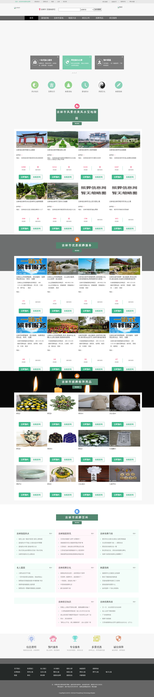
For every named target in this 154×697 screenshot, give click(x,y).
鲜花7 (20, 410)
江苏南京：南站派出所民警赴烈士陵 (72, 546)
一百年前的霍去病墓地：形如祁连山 (30, 577)
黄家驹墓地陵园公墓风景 (27, 584)
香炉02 (20, 481)
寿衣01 (51, 445)
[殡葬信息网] (17, 8)
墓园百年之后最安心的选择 (111, 573)
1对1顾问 (56, 668)
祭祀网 (42, 675)
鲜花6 (20, 445)
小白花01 (82, 481)
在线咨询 (37, 177)
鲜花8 (51, 410)
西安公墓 (82, 672)
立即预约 (24, 177)
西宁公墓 (96, 672)
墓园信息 (69, 675)
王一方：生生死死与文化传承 (111, 607)
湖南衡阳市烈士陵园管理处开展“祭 (71, 543)
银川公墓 (109, 672)
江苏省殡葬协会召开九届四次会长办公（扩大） (117, 622)
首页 (31, 18)
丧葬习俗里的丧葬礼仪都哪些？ (112, 554)
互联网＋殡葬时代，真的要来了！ (71, 577)
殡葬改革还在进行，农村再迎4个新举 (72, 573)
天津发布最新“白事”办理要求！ (70, 539)
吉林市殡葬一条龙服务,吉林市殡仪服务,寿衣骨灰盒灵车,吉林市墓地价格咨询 (92, 337)
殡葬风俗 (96, 668)
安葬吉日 (45, 1)
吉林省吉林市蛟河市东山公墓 (119, 198)
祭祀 (28, 675)
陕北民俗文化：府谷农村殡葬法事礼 (114, 550)
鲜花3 (82, 445)
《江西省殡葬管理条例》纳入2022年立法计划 (75, 611)
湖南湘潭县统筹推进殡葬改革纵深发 (72, 554)
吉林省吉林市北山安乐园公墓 (88, 198)
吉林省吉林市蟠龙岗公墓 (56, 146)
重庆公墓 (56, 672)
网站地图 (132, 1)
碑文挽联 (105, 1)
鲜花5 (51, 481)
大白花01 (113, 410)
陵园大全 (72, 18)
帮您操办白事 (76, 60)
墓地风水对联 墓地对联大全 (28, 546)
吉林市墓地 (58, 18)
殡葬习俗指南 (106, 618)
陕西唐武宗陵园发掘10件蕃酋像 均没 (31, 580)
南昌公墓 (69, 672)
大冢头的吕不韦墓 (24, 573)
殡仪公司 (86, 18)
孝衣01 (82, 410)
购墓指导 (82, 668)
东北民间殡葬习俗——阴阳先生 (112, 543)
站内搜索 (98, 9)
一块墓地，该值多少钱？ (68, 580)
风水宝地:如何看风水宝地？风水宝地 (31, 550)
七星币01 (113, 481)
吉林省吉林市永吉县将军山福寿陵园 (28, 198)
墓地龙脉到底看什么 (108, 584)
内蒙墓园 (82, 675)
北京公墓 (43, 672)
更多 (29, 288)
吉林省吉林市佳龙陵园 (117, 146)
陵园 (52, 1)
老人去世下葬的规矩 (108, 611)
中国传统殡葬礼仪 (66, 584)
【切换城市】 (51, 9)
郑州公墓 (30, 672)
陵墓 (15, 675)
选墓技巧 (114, 1)
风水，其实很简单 (66, 618)
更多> (50, 533)
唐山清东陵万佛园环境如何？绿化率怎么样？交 (75, 615)
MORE (77, 123)
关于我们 (17, 668)
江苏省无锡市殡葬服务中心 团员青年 (72, 550)
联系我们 (30, 668)
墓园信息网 (57, 675)
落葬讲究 (123, 1)
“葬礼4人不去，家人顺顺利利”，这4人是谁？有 (75, 622)
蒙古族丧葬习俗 (65, 588)
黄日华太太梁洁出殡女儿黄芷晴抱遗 (114, 539)
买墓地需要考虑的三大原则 (111, 580)
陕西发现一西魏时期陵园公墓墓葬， (30, 588)
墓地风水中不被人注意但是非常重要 (30, 543)
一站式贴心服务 (45, 60)
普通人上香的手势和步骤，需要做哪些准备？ (75, 607)
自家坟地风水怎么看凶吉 (27, 554)
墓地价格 (45, 18)
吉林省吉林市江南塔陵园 (87, 146)
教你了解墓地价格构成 (109, 577)
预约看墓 (107, 60)
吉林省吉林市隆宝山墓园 (25, 146)
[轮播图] (72, 72)
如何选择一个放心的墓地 (110, 588)
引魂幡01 (113, 445)
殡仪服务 (113, 18)
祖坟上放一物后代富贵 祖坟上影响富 (31, 539)
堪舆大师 (69, 668)
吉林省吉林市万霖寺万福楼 (57, 198)
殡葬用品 (99, 18)
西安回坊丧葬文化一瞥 (109, 546)
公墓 (58, 1)
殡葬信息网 (82, 686)
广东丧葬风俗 (106, 615)
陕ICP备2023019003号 (71, 686)
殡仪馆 (65, 1)
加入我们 (43, 668)
